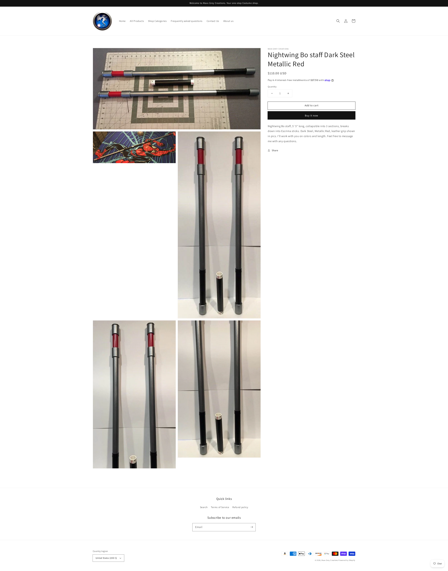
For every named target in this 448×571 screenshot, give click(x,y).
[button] (338, 21)
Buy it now (311, 115)
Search (204, 507)
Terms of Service (220, 507)
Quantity (272, 86)
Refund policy (240, 507)
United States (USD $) (106, 557)
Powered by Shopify (346, 560)
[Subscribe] (251, 527)
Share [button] (275, 150)
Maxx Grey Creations (329, 560)
